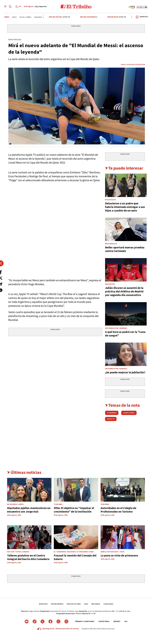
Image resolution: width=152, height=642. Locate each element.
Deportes (110, 284)
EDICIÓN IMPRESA (57, 604)
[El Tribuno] (76, 6)
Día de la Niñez (21, 17)
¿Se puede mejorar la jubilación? (125, 372)
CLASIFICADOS (108, 604)
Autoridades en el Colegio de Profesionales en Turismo (118, 509)
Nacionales (111, 244)
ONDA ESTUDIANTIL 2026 (112, 552)
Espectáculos (14, 39)
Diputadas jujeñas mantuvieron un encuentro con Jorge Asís (28, 509)
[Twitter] (42, 621)
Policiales (110, 200)
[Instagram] (66, 621)
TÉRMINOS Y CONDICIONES (84, 621)
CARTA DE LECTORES (74, 604)
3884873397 (144, 17)
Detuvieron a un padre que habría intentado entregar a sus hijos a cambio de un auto (125, 207)
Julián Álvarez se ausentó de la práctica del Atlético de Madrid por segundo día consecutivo (124, 291)
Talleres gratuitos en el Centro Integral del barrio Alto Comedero (28, 557)
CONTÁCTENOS (103, 621)
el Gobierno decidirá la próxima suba (74, 552)
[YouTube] (26, 621)
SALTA (86, 604)
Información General (116, 328)
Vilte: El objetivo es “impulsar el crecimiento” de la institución (74, 509)
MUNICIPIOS (43, 604)
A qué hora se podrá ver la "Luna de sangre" (125, 333)
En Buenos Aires (15, 504)
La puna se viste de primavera (119, 555)
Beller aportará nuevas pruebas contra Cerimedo (124, 249)
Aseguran (33, 17)
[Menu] (5, 6)
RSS (126, 621)
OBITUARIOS (95, 604)
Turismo (58, 504)
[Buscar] (10, 6)
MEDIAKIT (117, 621)
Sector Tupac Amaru (18, 552)
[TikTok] (34, 621)
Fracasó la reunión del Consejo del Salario (75, 557)
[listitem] (18, 6)
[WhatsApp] (58, 621)
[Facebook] (50, 621)
